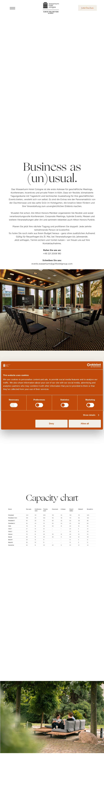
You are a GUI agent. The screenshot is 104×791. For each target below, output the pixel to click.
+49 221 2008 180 (52, 254)
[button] (16, 8)
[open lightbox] (52, 525)
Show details (89, 415)
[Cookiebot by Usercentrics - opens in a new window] (89, 365)
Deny (51, 423)
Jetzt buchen (87, 8)
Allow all (85, 423)
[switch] (39, 405)
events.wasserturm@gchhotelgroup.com (52, 264)
